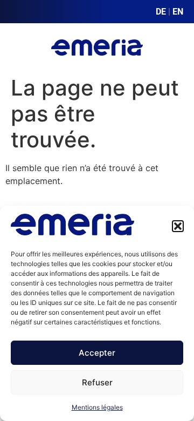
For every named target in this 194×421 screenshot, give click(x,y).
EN (177, 11)
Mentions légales (97, 407)
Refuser (97, 382)
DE (161, 11)
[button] (177, 226)
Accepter (97, 353)
